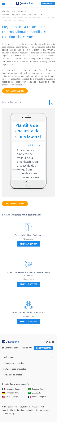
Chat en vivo (26, 348)
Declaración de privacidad (24, 410)
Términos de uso (42, 410)
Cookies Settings (8, 414)
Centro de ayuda (12, 348)
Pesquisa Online (38, 389)
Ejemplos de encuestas (13, 363)
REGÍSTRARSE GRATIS (43, 348)
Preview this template (11, 102)
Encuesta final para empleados (28, 235)
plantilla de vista (28, 244)
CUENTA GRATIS (48, 4)
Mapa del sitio (7, 410)
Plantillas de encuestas (12, 11)
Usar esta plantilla (15, 91)
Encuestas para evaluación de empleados (21, 15)
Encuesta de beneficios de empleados (29, 312)
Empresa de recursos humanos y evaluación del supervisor (28, 274)
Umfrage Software (13, 393)
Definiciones (8, 357)
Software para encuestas (14, 369)
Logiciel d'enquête (39, 397)
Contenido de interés (12, 375)
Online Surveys (12, 397)
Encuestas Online (13, 389)
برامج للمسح (36, 393)
